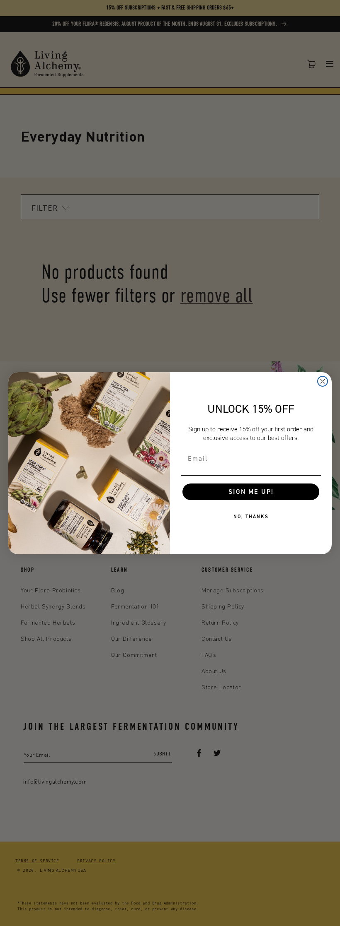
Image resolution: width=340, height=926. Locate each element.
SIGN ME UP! (251, 491)
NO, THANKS (251, 516)
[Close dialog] (323, 381)
